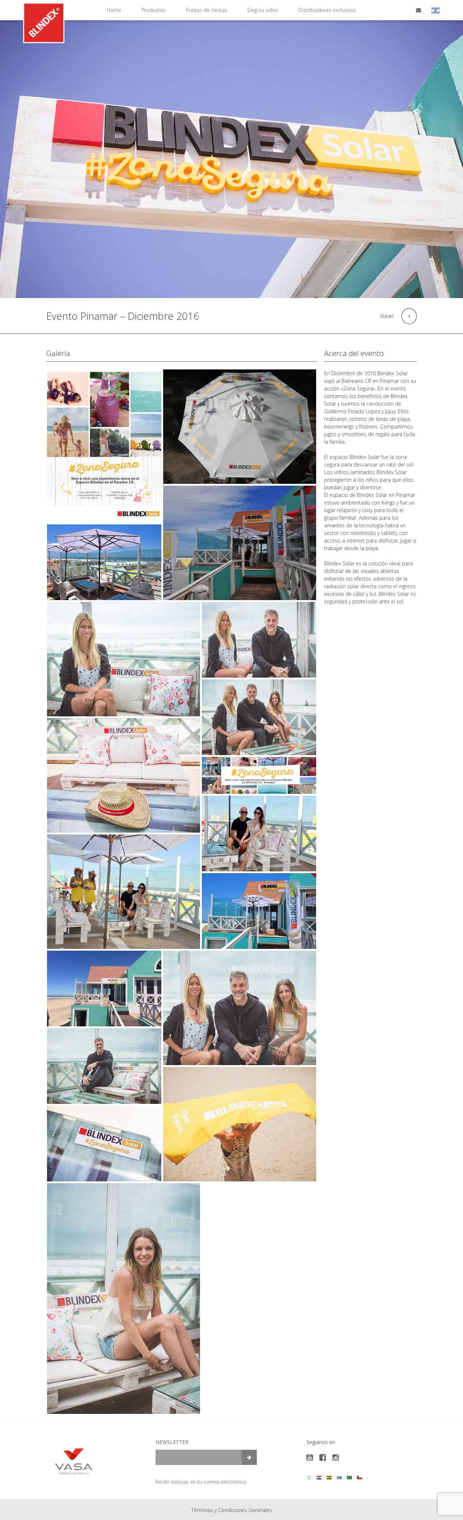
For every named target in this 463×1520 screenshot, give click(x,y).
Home (114, 10)
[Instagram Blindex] (335, 1457)
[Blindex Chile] (359, 1477)
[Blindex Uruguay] (339, 1477)
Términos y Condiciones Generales (231, 1510)
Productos (153, 10)
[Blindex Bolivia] (329, 1477)
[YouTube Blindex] (309, 1457)
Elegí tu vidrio (262, 10)
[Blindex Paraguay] (319, 1477)
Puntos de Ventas (206, 10)
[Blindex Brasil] (349, 1477)
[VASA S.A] (73, 1461)
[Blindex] (43, 23)
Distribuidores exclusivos (327, 10)
